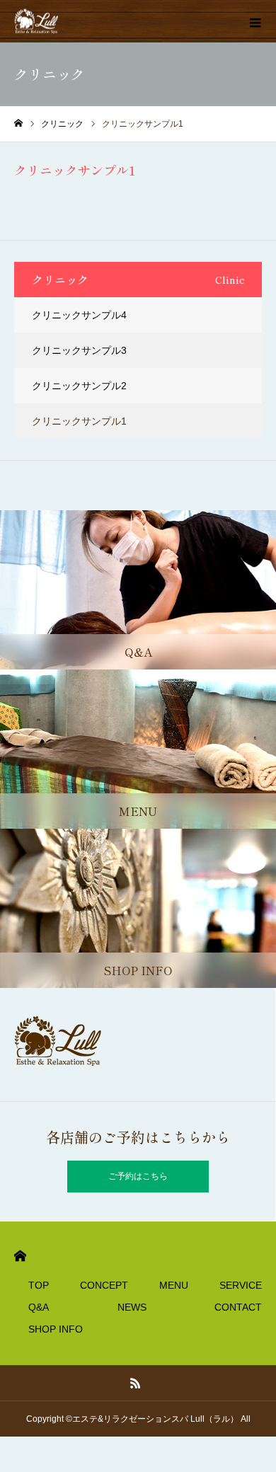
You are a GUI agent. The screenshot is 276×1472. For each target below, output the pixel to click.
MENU (173, 1285)
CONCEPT (104, 1285)
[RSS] (136, 1383)
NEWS (131, 1307)
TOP (38, 1285)
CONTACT (238, 1307)
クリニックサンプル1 (79, 421)
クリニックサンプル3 (79, 350)
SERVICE (240, 1285)
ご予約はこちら (138, 1176)
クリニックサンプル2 (79, 385)
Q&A (38, 1307)
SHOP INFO (55, 1329)
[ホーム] (18, 123)
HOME (20, 1256)
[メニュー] (255, 21)
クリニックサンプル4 (79, 315)
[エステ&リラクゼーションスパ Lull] (37, 21)
